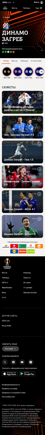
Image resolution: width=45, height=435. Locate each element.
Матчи (14, 61)
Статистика (36, 61)
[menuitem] (15, 8)
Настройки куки (8, 397)
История (27, 283)
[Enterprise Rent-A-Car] (22, 246)
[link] (14, 8)
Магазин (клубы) (30, 293)
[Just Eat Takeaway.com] (39, 246)
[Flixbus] (31, 251)
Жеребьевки (7, 288)
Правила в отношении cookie (13, 393)
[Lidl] (14, 251)
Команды (27, 273)
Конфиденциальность (11, 385)
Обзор (6, 61)
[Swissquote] (31, 246)
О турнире (28, 288)
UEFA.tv (5, 283)
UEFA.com (6, 321)
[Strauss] (14, 246)
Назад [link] (7, 17)
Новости (27, 278)
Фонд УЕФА (6, 326)
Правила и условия (9, 389)
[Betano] (22, 251)
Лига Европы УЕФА (5, 8)
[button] (38, 8)
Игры (4, 293)
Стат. (4, 297)
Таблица (24, 61)
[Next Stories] (41, 71)
